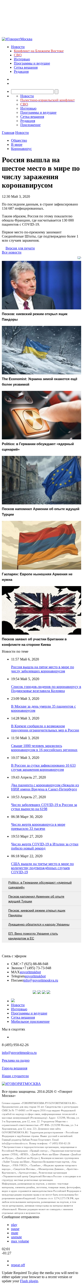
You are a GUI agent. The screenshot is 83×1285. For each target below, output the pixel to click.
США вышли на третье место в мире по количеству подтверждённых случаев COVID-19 (42, 868)
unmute (16, 1237)
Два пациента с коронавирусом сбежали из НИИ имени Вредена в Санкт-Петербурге (45, 787)
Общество (19, 140)
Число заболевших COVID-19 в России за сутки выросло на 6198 (44, 807)
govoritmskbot (30, 972)
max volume (20, 1241)
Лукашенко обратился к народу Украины (38, 924)
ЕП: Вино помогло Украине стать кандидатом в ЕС (33, 936)
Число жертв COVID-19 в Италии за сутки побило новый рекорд (44, 846)
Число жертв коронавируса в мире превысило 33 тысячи (38, 826)
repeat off (18, 1265)
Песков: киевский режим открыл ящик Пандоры (36, 913)
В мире (16, 144)
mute (14, 1233)
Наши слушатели (15, 1076)
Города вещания (14, 1068)
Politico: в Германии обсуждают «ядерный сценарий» (40, 885)
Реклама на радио (16, 1060)
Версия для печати (20, 248)
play (14, 1225)
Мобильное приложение (30, 1021)
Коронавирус (21, 149)
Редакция (21, 71)
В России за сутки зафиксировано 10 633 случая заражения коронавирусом (43, 767)
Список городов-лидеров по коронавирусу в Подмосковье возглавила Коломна (46, 689)
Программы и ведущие (32, 63)
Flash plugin (29, 1281)
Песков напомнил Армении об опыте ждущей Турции (36, 899)
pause (15, 1229)
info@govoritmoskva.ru (40, 980)
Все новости (11, 252)
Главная (8, 133)
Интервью (22, 59)
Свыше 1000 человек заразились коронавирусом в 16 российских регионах (44, 748)
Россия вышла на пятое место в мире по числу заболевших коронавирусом (42, 669)
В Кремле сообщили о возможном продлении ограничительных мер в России (45, 728)
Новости (18, 47)
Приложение (30, 125)
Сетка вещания (26, 67)
